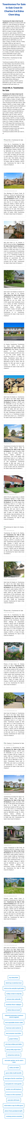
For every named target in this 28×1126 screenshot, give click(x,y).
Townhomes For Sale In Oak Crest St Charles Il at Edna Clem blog (14, 9)
